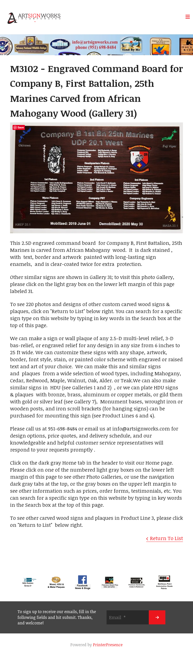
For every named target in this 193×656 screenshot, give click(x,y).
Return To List (166, 538)
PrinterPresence (108, 644)
